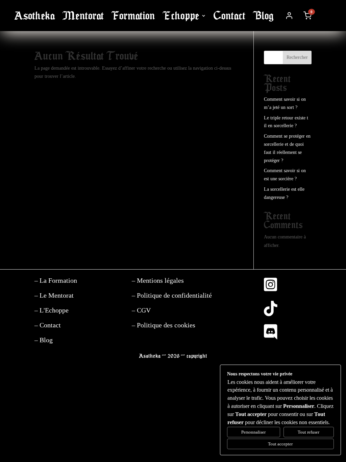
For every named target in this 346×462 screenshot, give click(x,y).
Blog (263, 15)
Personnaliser (253, 432)
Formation (133, 15)
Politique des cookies (165, 325)
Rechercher (297, 57)
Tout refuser (308, 432)
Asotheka (35, 15)
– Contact (47, 325)
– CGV (141, 310)
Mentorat (83, 15)
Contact (230, 15)
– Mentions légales (158, 280)
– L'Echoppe (51, 310)
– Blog (43, 340)
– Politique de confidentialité (172, 295)
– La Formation (55, 280)
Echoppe (181, 15)
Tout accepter (280, 443)
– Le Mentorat (54, 295)
